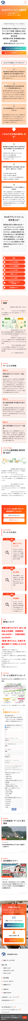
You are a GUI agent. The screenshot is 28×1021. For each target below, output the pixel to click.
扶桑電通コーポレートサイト (10, 997)
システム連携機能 (14, 266)
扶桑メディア (7, 985)
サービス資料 (14, 278)
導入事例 (6, 978)
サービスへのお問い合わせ (15, 48)
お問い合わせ (7, 993)
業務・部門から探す (8, 970)
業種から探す (7, 968)
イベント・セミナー (8, 981)
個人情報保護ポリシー (8, 1007)
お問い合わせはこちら (14, 515)
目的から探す (7, 973)
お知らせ (5, 989)
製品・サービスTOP (9, 960)
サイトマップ (5, 1012)
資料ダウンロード (14, 520)
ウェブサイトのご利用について (10, 1009)
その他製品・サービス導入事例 (14, 282)
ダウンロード (14, 940)
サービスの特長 (14, 262)
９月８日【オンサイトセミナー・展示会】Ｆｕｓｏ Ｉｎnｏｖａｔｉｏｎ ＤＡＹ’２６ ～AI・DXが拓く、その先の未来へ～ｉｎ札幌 (13, 885)
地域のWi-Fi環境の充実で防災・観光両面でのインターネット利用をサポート (13, 845)
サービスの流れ (14, 270)
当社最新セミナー (14, 287)
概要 (14, 258)
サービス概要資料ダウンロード (15, 53)
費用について (14, 274)
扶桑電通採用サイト (7, 1000)
